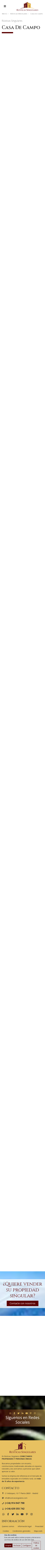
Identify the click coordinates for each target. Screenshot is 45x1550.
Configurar (27, 1545)
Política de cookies (36, 1545)
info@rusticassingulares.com (16, 1498)
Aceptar (8, 1545)
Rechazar (17, 1545)
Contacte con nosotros (22, 1303)
